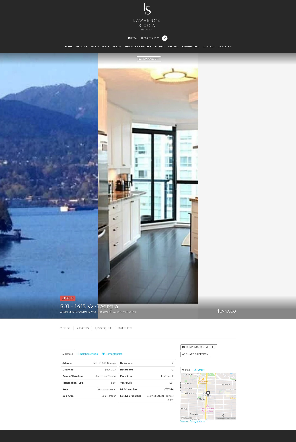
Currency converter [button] (200, 347)
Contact (209, 46)
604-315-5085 (151, 38)
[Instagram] (165, 38)
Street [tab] (200, 369)
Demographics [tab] (113, 353)
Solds (117, 46)
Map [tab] (187, 369)
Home (68, 46)
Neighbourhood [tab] (88, 353)
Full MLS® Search (137, 46)
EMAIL (134, 38)
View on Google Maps (192, 421)
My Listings (99, 46)
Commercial (190, 46)
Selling (173, 46)
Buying (159, 46)
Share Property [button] (196, 354)
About (81, 46)
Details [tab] (68, 353)
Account (225, 46)
